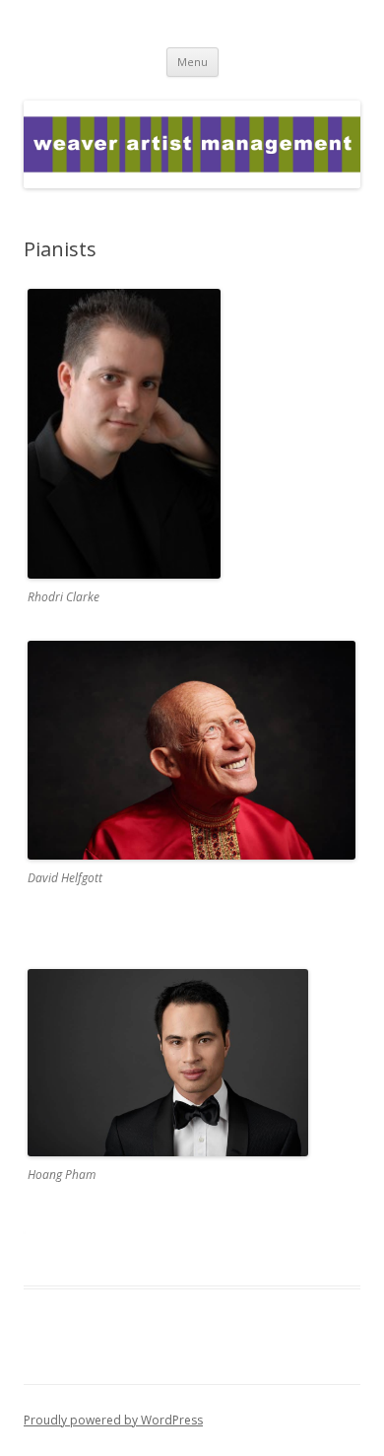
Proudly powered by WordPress (113, 1420)
